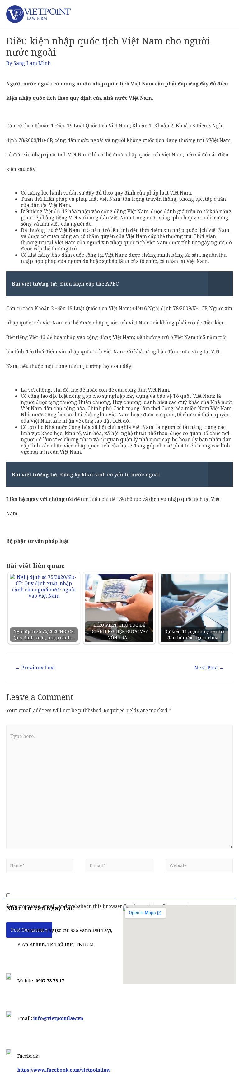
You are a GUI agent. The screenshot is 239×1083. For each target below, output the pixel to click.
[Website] (199, 867)
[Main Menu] (225, 13)
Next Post (209, 667)
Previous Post (35, 667)
